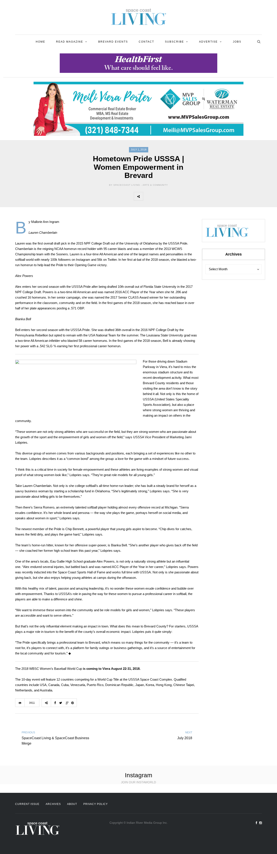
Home (40, 41)
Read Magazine (69, 41)
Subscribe (174, 41)
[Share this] (148, 196)
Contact (146, 41)
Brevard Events (113, 41)
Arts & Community (155, 185)
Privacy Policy (95, 804)
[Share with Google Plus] (167, 196)
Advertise (208, 41)
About (72, 804)
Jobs (237, 41)
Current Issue (27, 804)
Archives (53, 804)
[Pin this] (176, 196)
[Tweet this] (157, 196)
